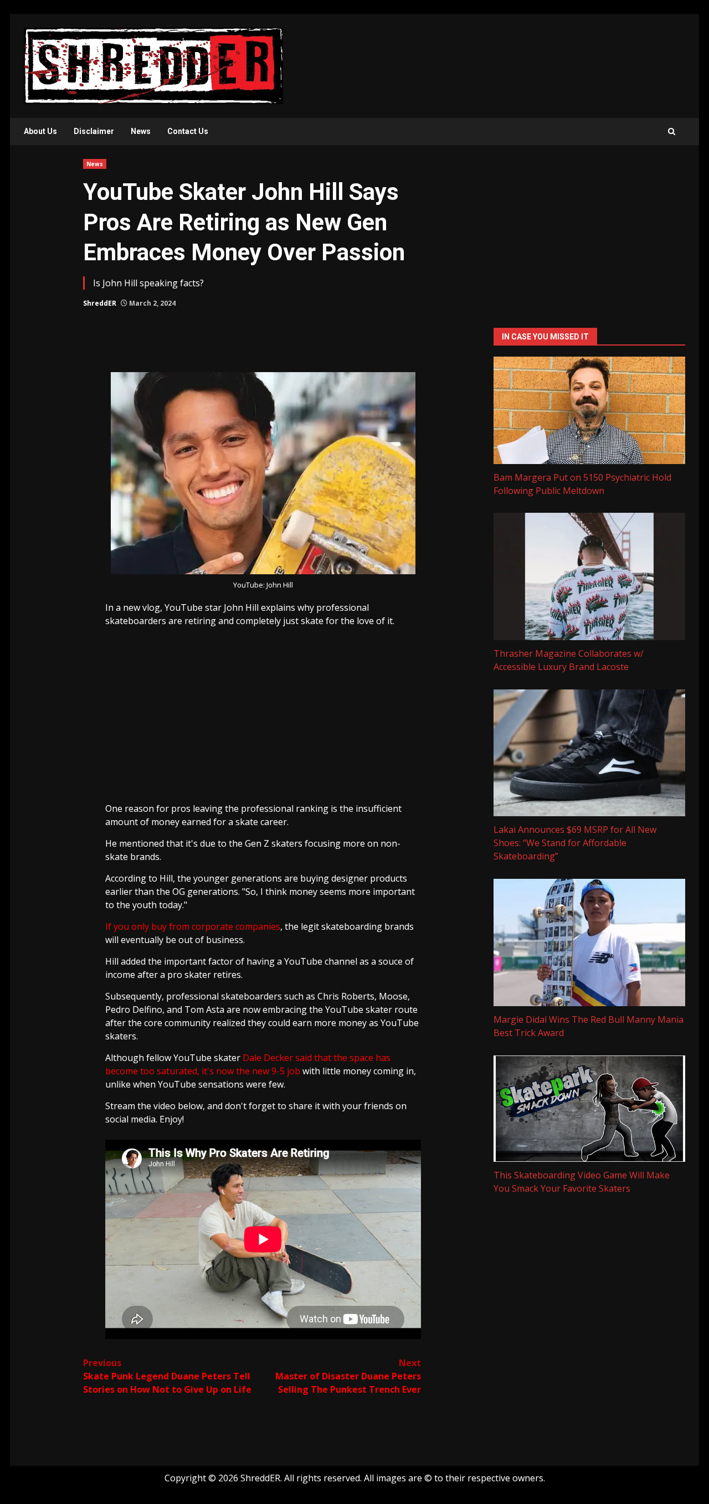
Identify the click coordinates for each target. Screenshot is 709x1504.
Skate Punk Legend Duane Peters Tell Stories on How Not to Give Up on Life (167, 1376)
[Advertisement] (263, 718)
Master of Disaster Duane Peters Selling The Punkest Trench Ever (348, 1376)
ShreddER (99, 303)
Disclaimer (94, 131)
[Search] (671, 131)
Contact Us (187, 131)
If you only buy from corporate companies (192, 926)
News (141, 131)
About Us (40, 131)
